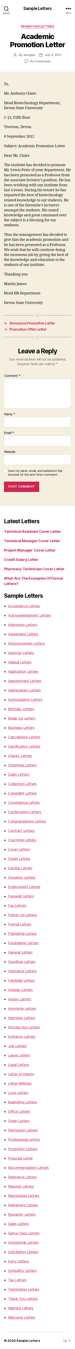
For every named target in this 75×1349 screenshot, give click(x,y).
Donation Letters (21, 877)
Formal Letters (19, 924)
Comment (12, 376)
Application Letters (23, 671)
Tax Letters (17, 1280)
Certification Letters (24, 746)
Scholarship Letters (23, 1242)
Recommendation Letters (28, 1168)
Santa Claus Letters (24, 1233)
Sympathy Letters (22, 1271)
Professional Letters (24, 1139)
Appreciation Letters (24, 690)
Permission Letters (23, 1130)
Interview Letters (21, 1018)
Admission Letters (22, 625)
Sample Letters (37, 8)
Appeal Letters (19, 662)
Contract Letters (21, 831)
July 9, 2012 (53, 55)
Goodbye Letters (21, 962)
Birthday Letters (21, 709)
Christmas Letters (22, 765)
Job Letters (17, 1046)
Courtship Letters (22, 840)
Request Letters (21, 1186)
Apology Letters (21, 653)
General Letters (20, 952)
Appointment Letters (24, 681)
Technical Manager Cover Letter (32, 541)
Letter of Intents (21, 1074)
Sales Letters (18, 1224)
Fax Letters (17, 905)
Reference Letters (22, 1177)
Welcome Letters (21, 1317)
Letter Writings (20, 1083)
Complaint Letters (22, 793)
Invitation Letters (21, 1037)
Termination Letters (23, 1289)
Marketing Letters (22, 1102)
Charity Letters (20, 756)
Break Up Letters (21, 718)
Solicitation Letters (23, 1252)
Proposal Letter (20, 1158)
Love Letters (18, 1093)
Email (9, 433)
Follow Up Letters (22, 915)
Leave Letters (19, 1055)
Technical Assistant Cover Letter (32, 531)
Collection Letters (22, 784)
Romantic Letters (22, 1214)
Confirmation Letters (24, 812)
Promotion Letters (37, 26)
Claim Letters (18, 774)
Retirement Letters (23, 1205)
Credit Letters (19, 859)
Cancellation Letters (24, 737)
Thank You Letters (23, 1299)
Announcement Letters (26, 643)
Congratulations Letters (27, 821)
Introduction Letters (24, 1027)
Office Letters (19, 1111)
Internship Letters (22, 1008)
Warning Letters (20, 1308)
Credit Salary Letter (21, 559)
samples (29, 55)
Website (9, 452)
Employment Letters (24, 887)
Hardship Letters (21, 980)
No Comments (40, 61)
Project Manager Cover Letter (29, 550)
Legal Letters (18, 1065)
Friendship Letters (22, 934)
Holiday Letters (20, 990)
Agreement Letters (23, 634)
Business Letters (21, 728)
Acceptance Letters (24, 606)
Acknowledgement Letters (29, 615)
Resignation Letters (23, 1196)
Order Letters (19, 1121)
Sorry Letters (18, 1261)
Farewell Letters (21, 896)
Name (9, 414)
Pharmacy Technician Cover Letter (34, 569)
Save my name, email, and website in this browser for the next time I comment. (35, 472)
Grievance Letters (22, 971)
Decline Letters (20, 868)
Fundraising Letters (23, 943)
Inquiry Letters (19, 999)
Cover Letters (19, 849)
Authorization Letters (25, 700)
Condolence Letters (24, 802)
